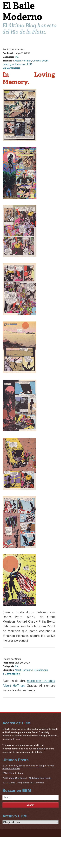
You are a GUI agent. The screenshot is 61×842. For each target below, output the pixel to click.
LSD (29, 64)
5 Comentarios (11, 673)
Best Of (41, 748)
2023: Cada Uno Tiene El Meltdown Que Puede (26, 778)
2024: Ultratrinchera (12, 773)
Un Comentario (11, 68)
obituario (43, 670)
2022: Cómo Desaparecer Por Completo (23, 782)
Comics (36, 60)
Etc (17, 57)
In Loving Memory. (29, 78)
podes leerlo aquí (11, 739)
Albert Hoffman (22, 60)
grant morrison (18, 64)
